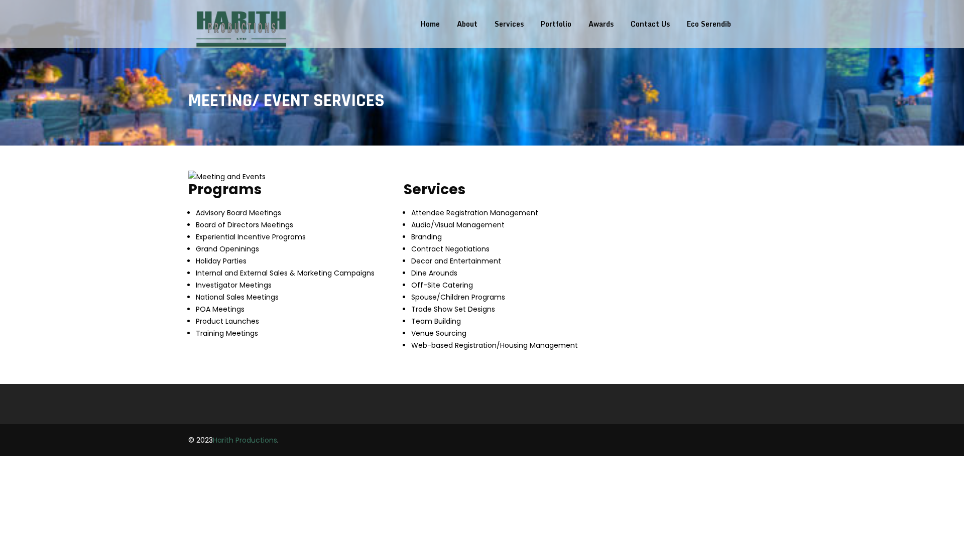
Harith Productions (245, 440)
